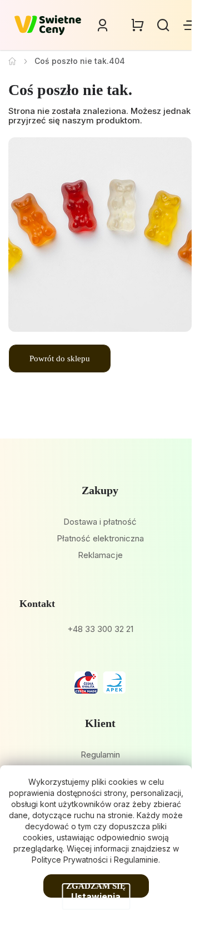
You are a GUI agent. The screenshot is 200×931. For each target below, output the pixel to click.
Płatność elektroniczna (100, 538)
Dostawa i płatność (100, 521)
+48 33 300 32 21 (100, 629)
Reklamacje (100, 555)
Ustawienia (96, 896)
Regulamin (100, 754)
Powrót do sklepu (59, 358)
